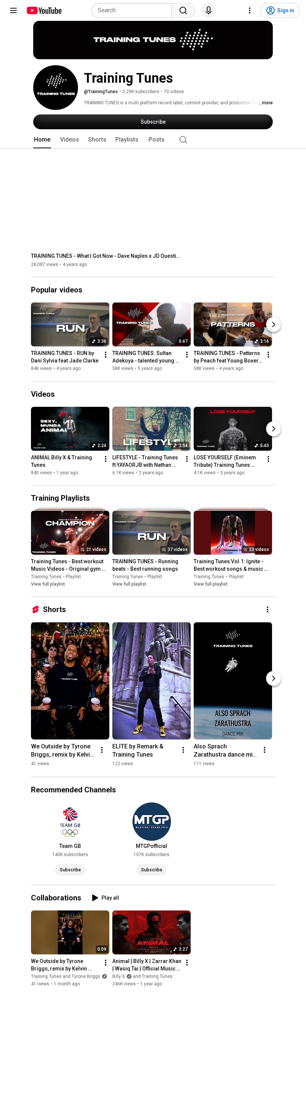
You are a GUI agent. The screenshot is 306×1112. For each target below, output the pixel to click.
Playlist (73, 576)
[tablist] (153, 140)
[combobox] (134, 10)
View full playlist (48, 584)
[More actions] (105, 355)
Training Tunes (46, 576)
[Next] (273, 324)
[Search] (183, 10)
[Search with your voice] (208, 10)
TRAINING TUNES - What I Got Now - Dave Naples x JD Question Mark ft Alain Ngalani (106, 256)
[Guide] (13, 10)
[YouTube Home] (44, 10)
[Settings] (249, 10)
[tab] (42, 140)
